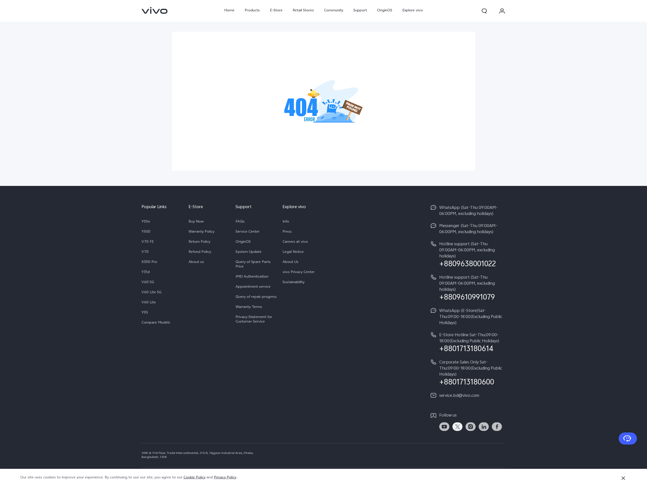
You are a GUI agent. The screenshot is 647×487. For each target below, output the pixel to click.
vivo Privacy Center (299, 272)
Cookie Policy (194, 478)
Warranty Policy (201, 232)
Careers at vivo (295, 242)
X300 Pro (149, 262)
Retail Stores (303, 11)
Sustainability (294, 282)
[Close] (623, 478)
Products (252, 11)
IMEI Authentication (252, 277)
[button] (484, 10)
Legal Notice (293, 252)
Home (229, 11)
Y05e (146, 222)
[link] (155, 10)
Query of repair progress (256, 297)
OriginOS (384, 11)
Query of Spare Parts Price (253, 264)
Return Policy (199, 242)
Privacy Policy (225, 478)
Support (360, 11)
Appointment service (253, 287)
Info (286, 222)
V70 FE (148, 242)
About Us (290, 262)
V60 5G (148, 282)
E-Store (276, 11)
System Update (249, 252)
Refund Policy (200, 252)
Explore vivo (412, 11)
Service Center (248, 232)
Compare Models (156, 323)
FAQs (240, 222)
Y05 (145, 313)
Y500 (146, 232)
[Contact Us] (628, 438)
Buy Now (196, 222)
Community (333, 11)
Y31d (146, 272)
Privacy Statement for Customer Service (254, 319)
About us (196, 262)
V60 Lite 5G (151, 292)
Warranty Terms (249, 307)
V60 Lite (149, 303)
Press (287, 232)
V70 (145, 252)
